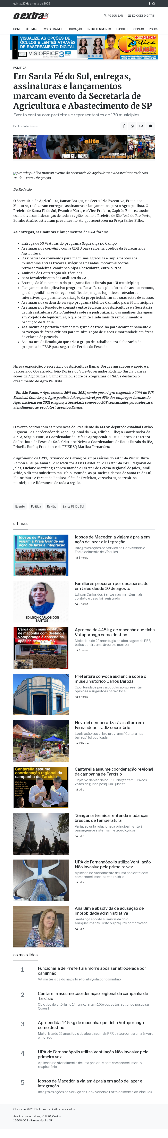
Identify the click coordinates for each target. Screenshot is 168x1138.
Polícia (154, 29)
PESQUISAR (115, 15)
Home (17, 29)
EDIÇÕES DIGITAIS (143, 15)
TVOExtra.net (52, 29)
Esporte (122, 29)
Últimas (31, 29)
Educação (75, 29)
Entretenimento (99, 29)
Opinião (138, 29)
